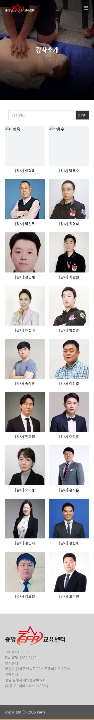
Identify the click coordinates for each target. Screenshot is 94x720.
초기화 (82, 115)
